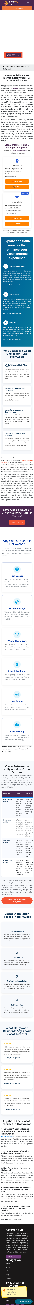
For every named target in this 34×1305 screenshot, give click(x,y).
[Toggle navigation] (28, 2)
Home (8, 1263)
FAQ (7, 1271)
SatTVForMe (8, 67)
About (8, 1267)
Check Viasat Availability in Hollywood (17, 901)
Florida (24, 67)
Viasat (18, 67)
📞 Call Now (17, 187)
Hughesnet (9, 1300)
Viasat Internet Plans (19, 150)
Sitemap (8, 1278)
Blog (7, 1275)
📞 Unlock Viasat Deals (24, 1301)
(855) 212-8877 (17, 8)
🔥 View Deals (17, 181)
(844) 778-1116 (13, 55)
